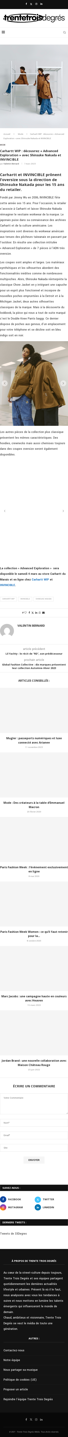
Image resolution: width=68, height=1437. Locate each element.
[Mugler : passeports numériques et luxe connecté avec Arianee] (34, 710)
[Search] (64, 32)
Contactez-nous (13, 1350)
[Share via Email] (43, 612)
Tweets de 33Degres (13, 1234)
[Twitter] (31, 4)
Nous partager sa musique (20, 1370)
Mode (20, 134)
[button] (5, 383)
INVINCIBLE (7, 585)
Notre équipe (11, 1360)
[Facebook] (26, 4)
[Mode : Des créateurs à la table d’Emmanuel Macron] (34, 775)
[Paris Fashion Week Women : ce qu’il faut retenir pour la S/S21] (34, 904)
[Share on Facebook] (29, 612)
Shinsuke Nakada (43, 599)
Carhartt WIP (40, 580)
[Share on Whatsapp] (40, 612)
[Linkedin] (41, 4)
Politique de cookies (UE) (20, 1380)
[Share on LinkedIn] (36, 612)
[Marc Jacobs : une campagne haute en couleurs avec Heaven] (34, 968)
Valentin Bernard (11, 164)
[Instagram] (36, 4)
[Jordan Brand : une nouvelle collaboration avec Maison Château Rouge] (34, 1032)
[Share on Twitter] (32, 613)
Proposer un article (15, 1389)
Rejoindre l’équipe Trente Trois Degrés (28, 1399)
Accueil (6, 134)
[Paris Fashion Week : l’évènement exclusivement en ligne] (34, 839)
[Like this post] (25, 612)
